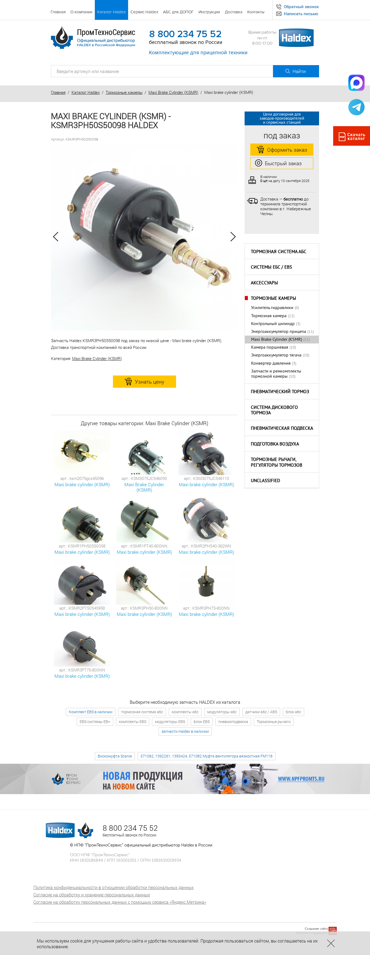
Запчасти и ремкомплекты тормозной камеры (276, 374)
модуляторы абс (222, 711)
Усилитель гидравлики (272, 308)
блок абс (293, 711)
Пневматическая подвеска (282, 428)
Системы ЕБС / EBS (271, 267)
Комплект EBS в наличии (90, 711)
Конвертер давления (271, 363)
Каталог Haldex (86, 92)
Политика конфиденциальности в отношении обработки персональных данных (113, 887)
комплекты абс (185, 711)
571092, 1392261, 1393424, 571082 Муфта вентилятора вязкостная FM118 (206, 756)
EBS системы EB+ (95, 721)
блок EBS (202, 721)
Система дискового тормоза (274, 410)
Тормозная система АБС (278, 252)
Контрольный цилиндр (273, 324)
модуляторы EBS (170, 721)
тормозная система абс (142, 711)
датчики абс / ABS (261, 711)
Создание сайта (316, 929)
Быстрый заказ (283, 163)
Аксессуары (264, 283)
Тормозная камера (269, 316)
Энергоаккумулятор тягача (276, 355)
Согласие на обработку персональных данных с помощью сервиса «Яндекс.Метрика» (119, 902)
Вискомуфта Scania (115, 756)
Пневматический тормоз (280, 392)
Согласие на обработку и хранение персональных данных (91, 894)
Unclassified (265, 481)
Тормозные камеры (124, 92)
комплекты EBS (132, 721)
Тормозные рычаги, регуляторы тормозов (276, 462)
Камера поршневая (269, 347)
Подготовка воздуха (275, 444)
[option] (144, 236)
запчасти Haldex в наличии (185, 731)
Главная (58, 92)
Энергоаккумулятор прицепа (278, 332)
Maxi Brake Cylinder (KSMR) (173, 92)
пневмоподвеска (233, 721)
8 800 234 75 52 (185, 34)
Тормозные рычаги (274, 721)
